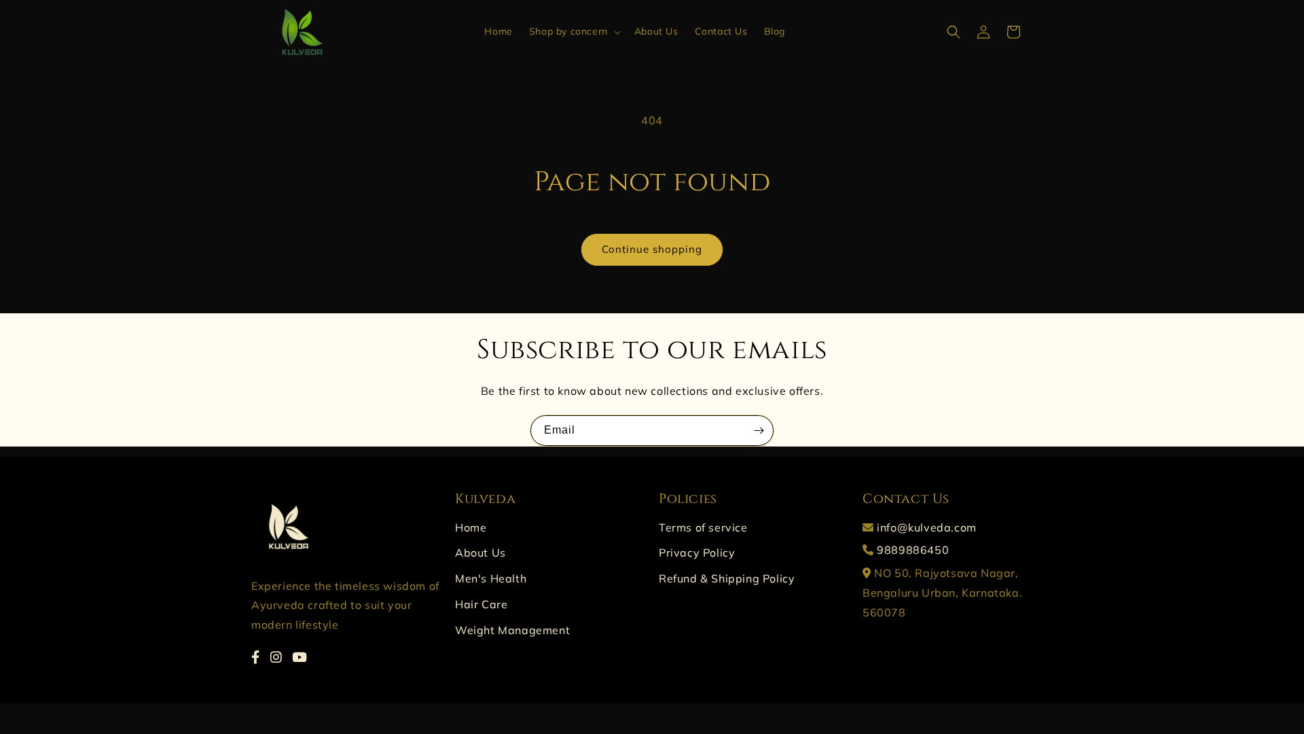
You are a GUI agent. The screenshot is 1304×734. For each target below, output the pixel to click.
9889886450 (913, 550)
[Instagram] (276, 657)
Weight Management (512, 630)
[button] (573, 31)
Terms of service (703, 527)
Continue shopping (652, 249)
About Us (480, 552)
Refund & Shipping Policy (727, 578)
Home (470, 527)
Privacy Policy (697, 552)
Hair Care (481, 604)
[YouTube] (300, 657)
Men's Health (490, 578)
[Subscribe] (759, 431)
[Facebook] (255, 657)
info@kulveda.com (927, 527)
